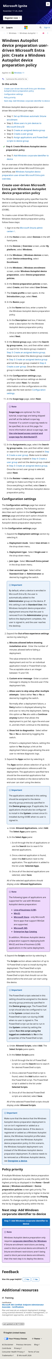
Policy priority (10, 97)
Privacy (17, 1348)
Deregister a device (17, 1160)
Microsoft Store (21, 917)
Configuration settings (13, 94)
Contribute (6, 1348)
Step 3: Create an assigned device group (26, 352)
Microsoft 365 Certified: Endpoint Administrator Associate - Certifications (23, 1306)
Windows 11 (19, 73)
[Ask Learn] (43, 33)
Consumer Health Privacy (12, 1352)
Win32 (17, 913)
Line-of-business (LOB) (25, 910)
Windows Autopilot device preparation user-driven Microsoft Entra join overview (23, 175)
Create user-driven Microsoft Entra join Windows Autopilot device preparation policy (24, 89)
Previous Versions (23, 1344)
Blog (36, 1344)
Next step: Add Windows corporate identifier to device (27, 101)
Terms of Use (33, 1352)
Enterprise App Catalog (25, 931)
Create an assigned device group (29, 130)
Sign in (47, 27)
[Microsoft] (26, 27)
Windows (13, 33)
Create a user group (23, 133)
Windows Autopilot (27, 33)
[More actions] (48, 33)
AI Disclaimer (7, 1344)
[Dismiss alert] (48, 4)
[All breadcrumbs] (4, 33)
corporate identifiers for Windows (30, 1241)
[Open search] (40, 27)
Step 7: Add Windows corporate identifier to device (26, 1222)
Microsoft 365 (20, 928)
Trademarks (7, 1355)
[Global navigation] (2, 27)
